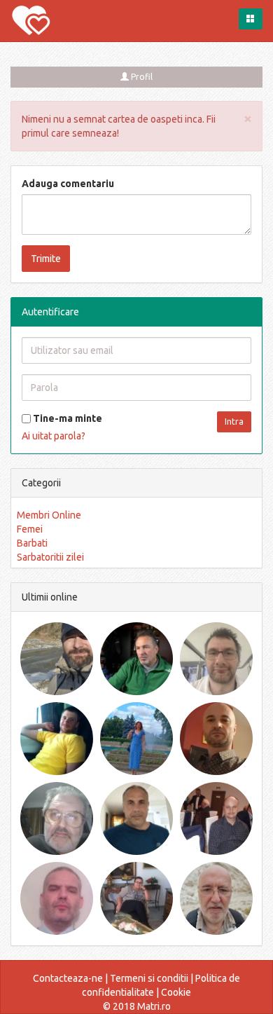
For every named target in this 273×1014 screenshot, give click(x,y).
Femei (30, 529)
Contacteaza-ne (68, 978)
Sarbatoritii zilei (50, 557)
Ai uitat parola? (53, 435)
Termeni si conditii (149, 978)
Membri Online (49, 515)
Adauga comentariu (68, 183)
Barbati (32, 543)
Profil (141, 76)
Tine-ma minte (66, 418)
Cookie (176, 992)
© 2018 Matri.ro (137, 1006)
